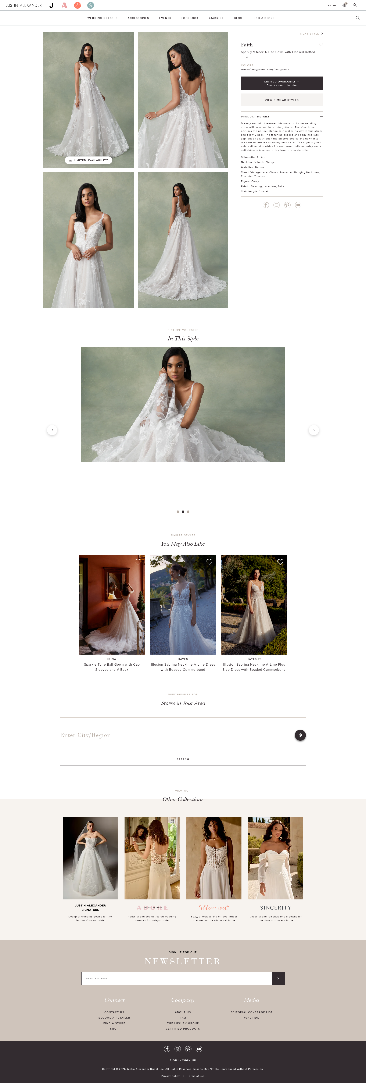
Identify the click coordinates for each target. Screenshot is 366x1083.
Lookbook (190, 18)
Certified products (183, 1028)
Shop (332, 5)
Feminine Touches (253, 176)
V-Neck (259, 162)
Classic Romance (280, 172)
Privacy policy (170, 1076)
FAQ (183, 1017)
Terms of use (196, 1076)
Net (274, 186)
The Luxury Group (183, 1023)
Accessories (138, 18)
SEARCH (183, 759)
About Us (183, 1012)
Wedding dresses (102, 18)
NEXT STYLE (309, 33)
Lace (267, 186)
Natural (260, 167)
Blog (238, 18)
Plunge (270, 162)
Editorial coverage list (252, 1012)
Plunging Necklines (306, 172)
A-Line (261, 157)
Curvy (255, 181)
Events (165, 18)
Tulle (281, 186)
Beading (256, 186)
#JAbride (216, 18)
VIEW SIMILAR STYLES (282, 100)
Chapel (263, 191)
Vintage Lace (259, 172)
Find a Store (264, 18)
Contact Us (114, 1012)
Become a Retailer (114, 1017)
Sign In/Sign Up (183, 1060)
